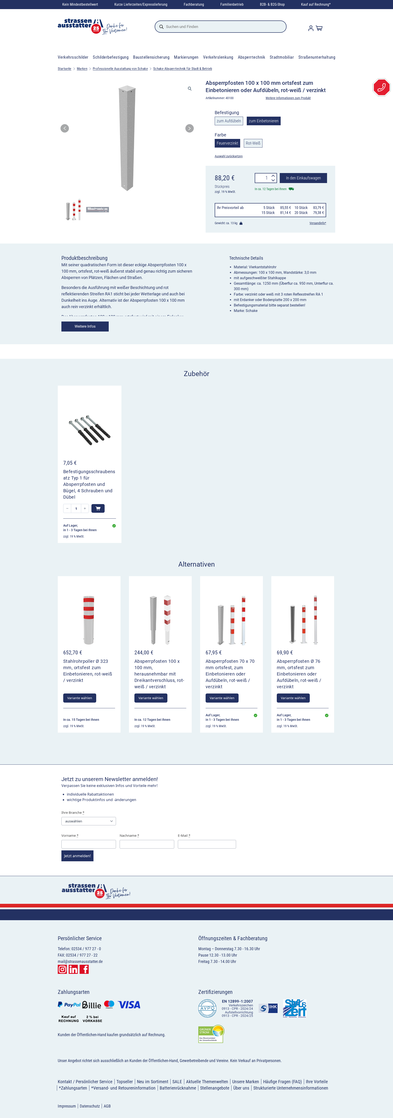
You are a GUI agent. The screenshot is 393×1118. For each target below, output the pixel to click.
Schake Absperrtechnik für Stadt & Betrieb (182, 69)
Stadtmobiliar (282, 57)
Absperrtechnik (251, 57)
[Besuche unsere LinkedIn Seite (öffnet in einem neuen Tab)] (73, 969)
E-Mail (184, 835)
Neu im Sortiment (152, 1081)
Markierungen (186, 57)
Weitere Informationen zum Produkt (288, 98)
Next (189, 129)
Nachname (129, 835)
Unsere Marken (245, 1081)
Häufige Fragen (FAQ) (282, 1081)
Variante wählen (79, 698)
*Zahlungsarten (73, 1088)
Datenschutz (90, 1106)
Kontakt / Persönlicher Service (85, 1081)
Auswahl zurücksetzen (229, 156)
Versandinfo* (318, 223)
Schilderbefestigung (110, 57)
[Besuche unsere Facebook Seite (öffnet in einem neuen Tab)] (84, 969)
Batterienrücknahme (178, 1088)
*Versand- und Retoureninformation (123, 1088)
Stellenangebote (214, 1088)
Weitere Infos (85, 326)
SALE (177, 1081)
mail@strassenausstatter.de (80, 961)
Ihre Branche (72, 812)
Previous (64, 129)
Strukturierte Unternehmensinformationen (290, 1088)
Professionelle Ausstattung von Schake (120, 69)
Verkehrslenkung (218, 57)
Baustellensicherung (151, 57)
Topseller (124, 1081)
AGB (107, 1106)
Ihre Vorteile (317, 1081)
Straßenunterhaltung (316, 57)
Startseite (64, 69)
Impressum (67, 1106)
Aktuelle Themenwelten (207, 1081)
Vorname (69, 835)
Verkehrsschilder (73, 57)
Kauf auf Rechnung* (316, 4)
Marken (82, 69)
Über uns (241, 1088)
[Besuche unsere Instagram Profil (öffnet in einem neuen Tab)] (62, 969)
